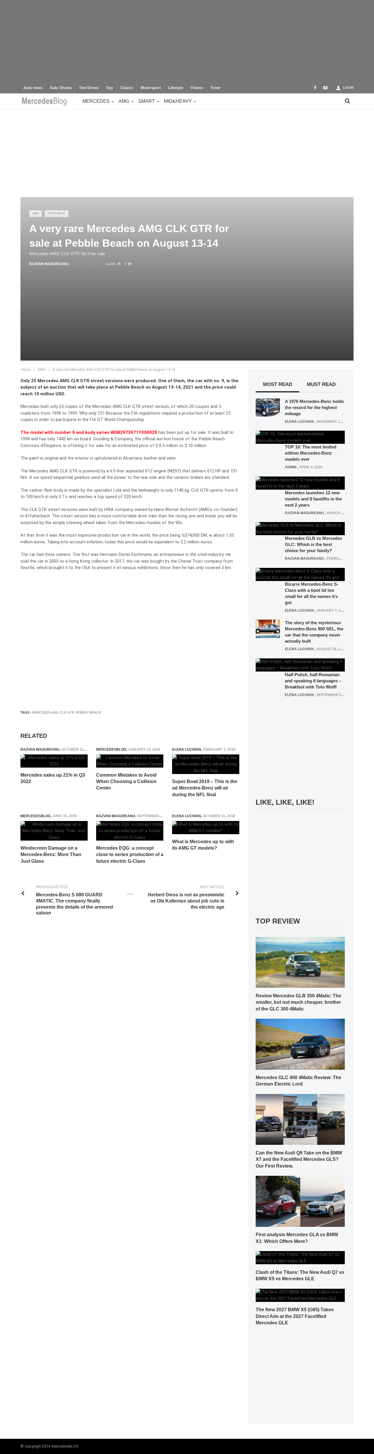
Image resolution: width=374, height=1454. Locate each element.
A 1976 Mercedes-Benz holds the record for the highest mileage (314, 407)
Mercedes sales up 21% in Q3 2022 (52, 778)
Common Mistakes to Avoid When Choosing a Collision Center (126, 782)
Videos (197, 88)
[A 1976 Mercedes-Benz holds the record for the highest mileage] (268, 407)
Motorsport (151, 88)
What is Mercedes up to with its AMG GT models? (203, 845)
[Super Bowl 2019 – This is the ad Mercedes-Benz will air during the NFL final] (205, 764)
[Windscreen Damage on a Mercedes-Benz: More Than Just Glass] (54, 831)
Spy (109, 88)
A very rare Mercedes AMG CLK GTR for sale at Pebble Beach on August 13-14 (114, 370)
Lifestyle (175, 88)
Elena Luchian (186, 749)
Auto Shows (61, 88)
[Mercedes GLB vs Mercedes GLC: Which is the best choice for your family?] (300, 528)
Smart (146, 101)
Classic (127, 88)
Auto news (32, 88)
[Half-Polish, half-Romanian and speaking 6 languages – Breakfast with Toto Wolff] (300, 664)
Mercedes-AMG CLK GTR (53, 712)
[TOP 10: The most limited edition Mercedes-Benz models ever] (300, 437)
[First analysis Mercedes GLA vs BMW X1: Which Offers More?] (300, 1201)
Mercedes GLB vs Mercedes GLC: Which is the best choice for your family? (313, 544)
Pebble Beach (88, 712)
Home (25, 370)
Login (348, 87)
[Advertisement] (187, 41)
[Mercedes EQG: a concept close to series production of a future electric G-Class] (129, 831)
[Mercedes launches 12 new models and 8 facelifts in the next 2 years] (300, 482)
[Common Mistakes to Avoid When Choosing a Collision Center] (129, 761)
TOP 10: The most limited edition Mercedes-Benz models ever (310, 453)
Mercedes (96, 101)
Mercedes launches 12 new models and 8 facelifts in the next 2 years (313, 498)
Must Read (321, 384)
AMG (124, 101)
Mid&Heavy (178, 101)
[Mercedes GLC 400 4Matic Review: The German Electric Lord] (300, 1043)
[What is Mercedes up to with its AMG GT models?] (205, 827)
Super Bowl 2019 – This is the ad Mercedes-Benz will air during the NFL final (204, 788)
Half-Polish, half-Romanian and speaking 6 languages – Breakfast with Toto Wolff (313, 680)
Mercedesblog (111, 749)
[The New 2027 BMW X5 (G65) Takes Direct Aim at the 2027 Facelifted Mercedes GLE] (300, 1295)
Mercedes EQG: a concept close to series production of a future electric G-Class (129, 855)
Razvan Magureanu (48, 264)
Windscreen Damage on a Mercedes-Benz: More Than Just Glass (50, 855)
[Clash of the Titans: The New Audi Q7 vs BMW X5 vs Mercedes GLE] (300, 1257)
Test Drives (89, 88)
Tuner (215, 88)
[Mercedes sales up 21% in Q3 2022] (54, 761)
